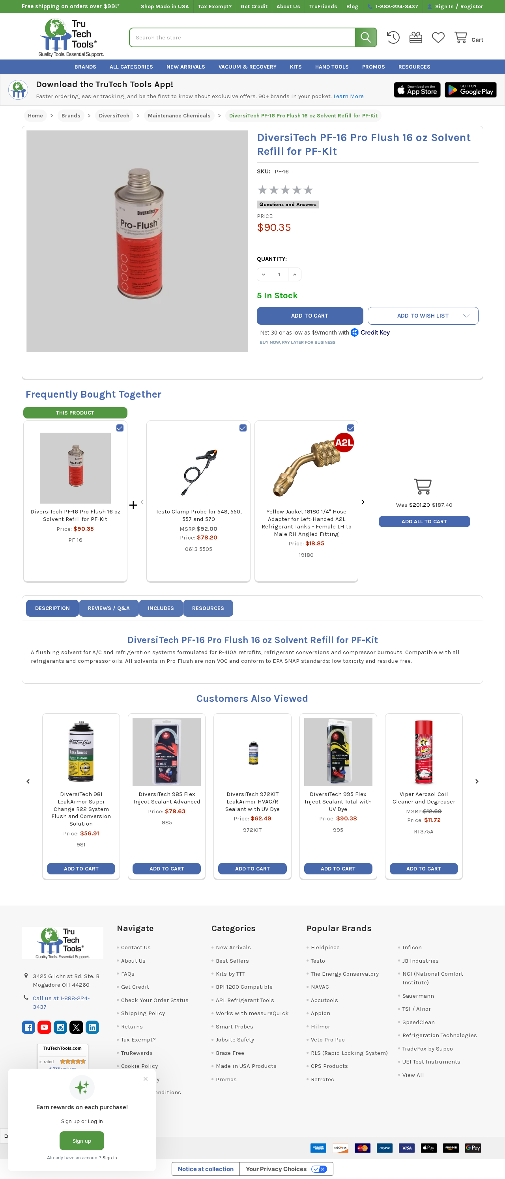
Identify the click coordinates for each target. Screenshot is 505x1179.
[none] (137, 241)
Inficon (412, 947)
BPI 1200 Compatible (244, 986)
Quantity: (272, 258)
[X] (76, 1027)
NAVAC (320, 986)
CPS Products (329, 1065)
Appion (320, 1013)
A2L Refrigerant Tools (245, 1000)
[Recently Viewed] (395, 38)
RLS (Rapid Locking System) (349, 1052)
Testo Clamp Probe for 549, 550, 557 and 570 (198, 515)
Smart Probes (234, 1026)
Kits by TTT (230, 973)
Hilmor (320, 1026)
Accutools (324, 1000)
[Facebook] (29, 1027)
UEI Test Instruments (431, 1061)
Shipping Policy (143, 1013)
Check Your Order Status (155, 1000)
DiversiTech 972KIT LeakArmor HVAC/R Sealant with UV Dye (252, 801)
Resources (414, 66)
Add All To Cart (424, 521)
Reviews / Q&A (109, 608)
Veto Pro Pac (328, 1039)
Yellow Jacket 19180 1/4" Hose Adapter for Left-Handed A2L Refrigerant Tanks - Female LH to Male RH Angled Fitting (307, 522)
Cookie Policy (139, 1065)
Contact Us (136, 947)
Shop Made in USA (165, 6)
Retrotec (322, 1079)
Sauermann (418, 995)
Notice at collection (206, 1169)
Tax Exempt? (215, 6)
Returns (132, 1026)
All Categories (131, 66)
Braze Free (230, 1052)
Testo (318, 960)
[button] (423, 316)
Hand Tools (332, 66)
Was (413, 504)
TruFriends (323, 6)
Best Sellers (232, 960)
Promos (373, 66)
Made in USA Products (246, 1065)
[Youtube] (44, 1027)
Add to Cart (81, 868)
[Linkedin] (92, 1027)
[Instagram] (60, 1027)
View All (413, 1075)
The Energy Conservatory (345, 973)
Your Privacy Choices (276, 1169)
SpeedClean (418, 1022)
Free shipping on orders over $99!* (71, 6)
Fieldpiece (325, 947)
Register (471, 6)
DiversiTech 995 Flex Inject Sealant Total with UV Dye (338, 801)
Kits (296, 66)
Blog (352, 6)
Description (52, 608)
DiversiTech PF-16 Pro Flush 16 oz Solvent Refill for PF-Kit (75, 515)
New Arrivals (185, 66)
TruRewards (137, 1052)
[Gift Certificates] (417, 38)
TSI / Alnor (416, 1008)
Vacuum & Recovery (248, 66)
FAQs (128, 973)
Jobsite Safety (235, 1039)
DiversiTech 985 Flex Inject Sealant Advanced (166, 797)
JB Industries (420, 960)
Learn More (348, 96)
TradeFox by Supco (427, 1048)
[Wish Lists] (440, 38)
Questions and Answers (287, 204)
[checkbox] (119, 427)
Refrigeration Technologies (439, 1035)
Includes (161, 608)
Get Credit (254, 6)
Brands (85, 66)
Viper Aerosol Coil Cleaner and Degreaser (424, 797)
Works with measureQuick (252, 1013)
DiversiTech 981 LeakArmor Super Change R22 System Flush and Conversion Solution (81, 808)
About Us (288, 6)
